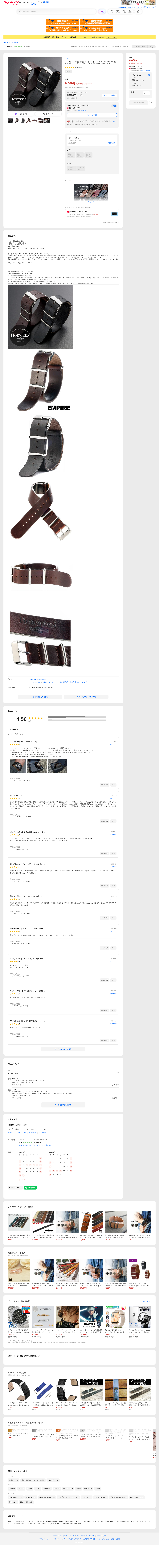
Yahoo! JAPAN (121, 7)
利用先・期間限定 (81, 110)
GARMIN (12, 1489)
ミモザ (97, 1489)
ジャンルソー (86, 1497)
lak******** (113, 1024)
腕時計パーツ (13, 1480)
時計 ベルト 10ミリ (137, 1497)
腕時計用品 (64, 682)
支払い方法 (11, 1132)
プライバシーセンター (60, 1539)
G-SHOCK (47, 1489)
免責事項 (86, 1539)
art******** (113, 931)
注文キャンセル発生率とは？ (42, 1145)
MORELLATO (68, 1489)
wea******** (113, 798)
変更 (149, 75)
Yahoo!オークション (88, 1536)
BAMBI (29, 1489)
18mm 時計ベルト (26, 1502)
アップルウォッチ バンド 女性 (68, 1497)
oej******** (113, 867)
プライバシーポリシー (45, 1539)
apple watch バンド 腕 (47, 1497)
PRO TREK (88, 1489)
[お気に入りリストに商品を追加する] (150, 102)
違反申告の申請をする (111, 222)
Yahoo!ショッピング (60, 1536)
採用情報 (92, 1539)
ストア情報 (42, 1132)
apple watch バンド (15, 1497)
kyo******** (113, 835)
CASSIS (21, 1489)
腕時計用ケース (53, 1480)
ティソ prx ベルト (101, 1497)
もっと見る (146, 1301)
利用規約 (70, 1539)
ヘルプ (153, 7)
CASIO (78, 1489)
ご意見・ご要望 (115, 1539)
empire (5, 42)
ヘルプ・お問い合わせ (102, 1539)
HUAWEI (57, 1489)
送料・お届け (22, 1132)
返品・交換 (32, 1132)
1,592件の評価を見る (25, 1145)
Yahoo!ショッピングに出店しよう (138, 7)
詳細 (114, 121)
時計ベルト (14, 42)
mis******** (113, 899)
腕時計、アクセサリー (50, 682)
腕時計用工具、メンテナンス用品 (33, 1480)
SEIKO (38, 1489)
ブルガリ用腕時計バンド (118, 1497)
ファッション (35, 682)
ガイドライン (78, 1539)
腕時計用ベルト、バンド (78, 682)
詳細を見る (111, 143)
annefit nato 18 (31, 1497)
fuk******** (113, 961)
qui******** (113, 744)
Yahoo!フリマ (101, 1536)
